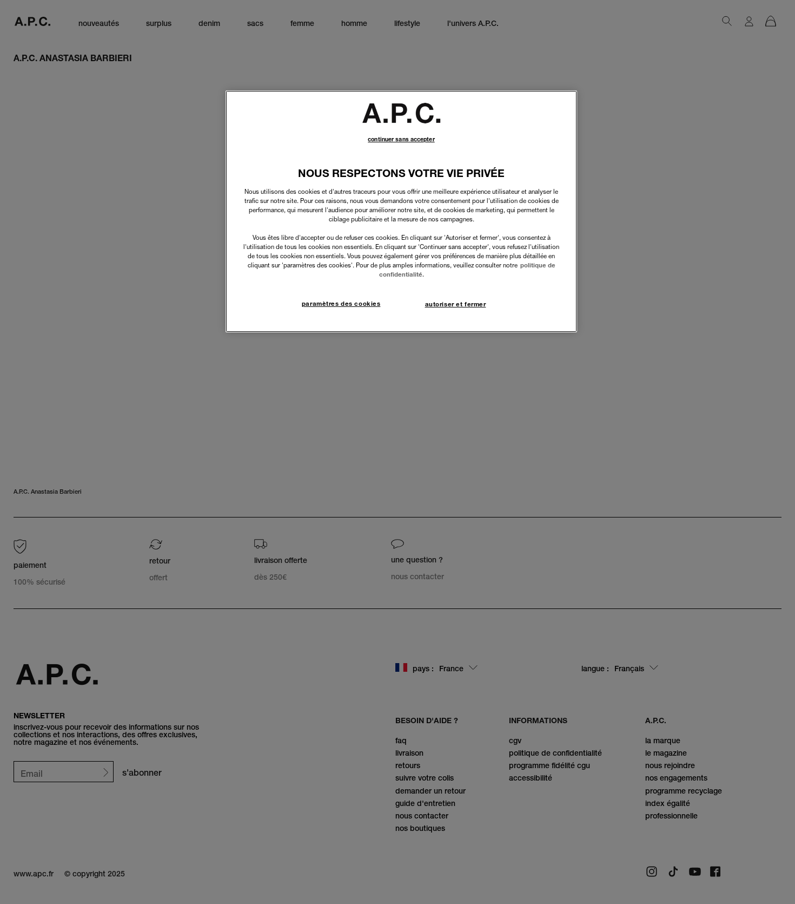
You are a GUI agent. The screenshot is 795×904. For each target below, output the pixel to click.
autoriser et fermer (455, 304)
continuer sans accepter (401, 139)
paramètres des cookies (341, 303)
